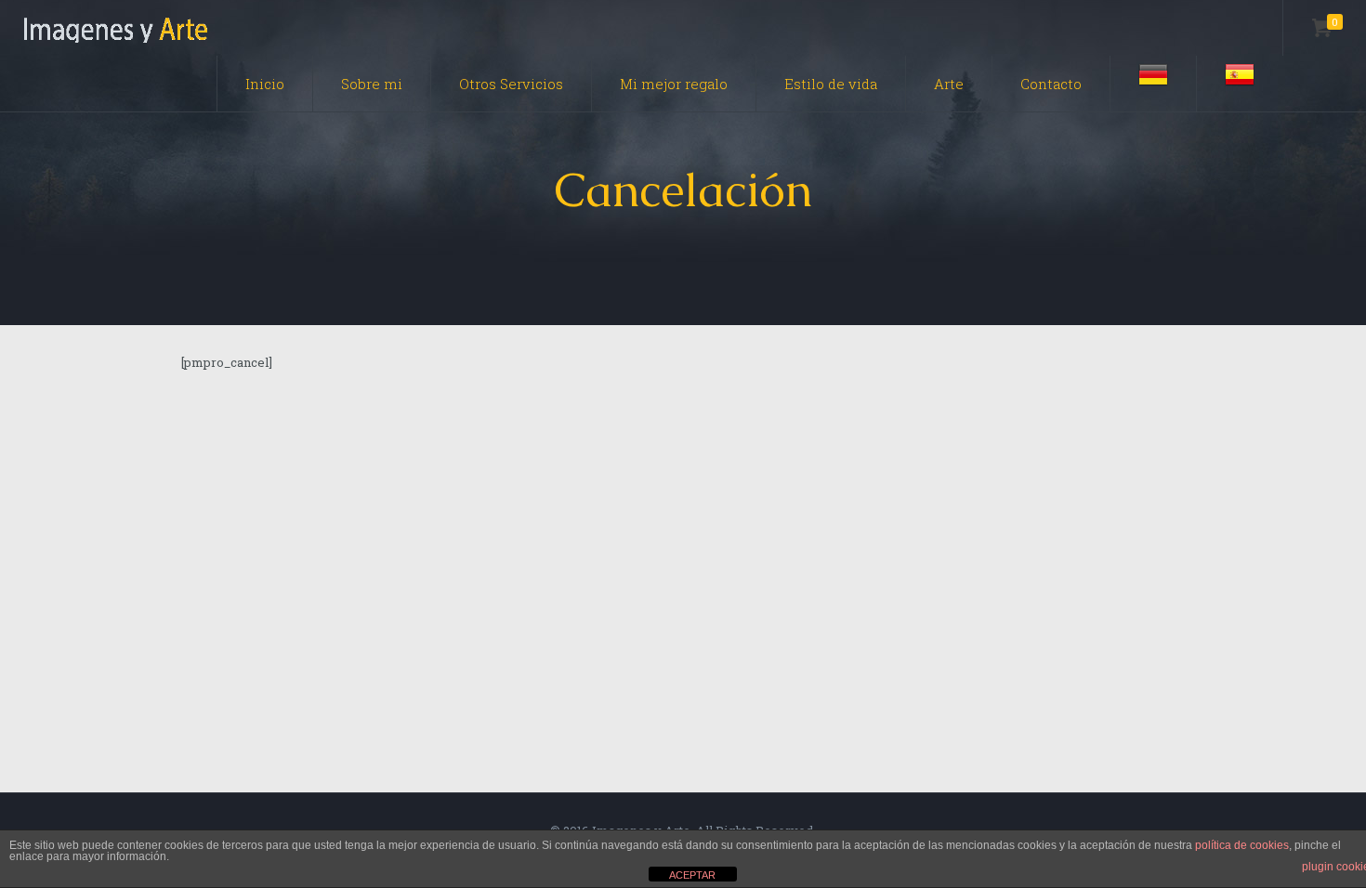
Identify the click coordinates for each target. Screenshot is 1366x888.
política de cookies (1242, 845)
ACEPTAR (692, 875)
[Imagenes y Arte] (116, 28)
